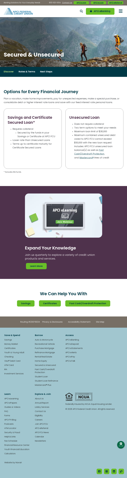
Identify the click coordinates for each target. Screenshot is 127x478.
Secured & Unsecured (45, 365)
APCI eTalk (70, 361)
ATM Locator (10, 428)
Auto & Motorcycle (44, 340)
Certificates (50, 304)
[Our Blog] (121, 471)
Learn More (36, 266)
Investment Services (14, 374)
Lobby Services (42, 407)
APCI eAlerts (71, 353)
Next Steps (46, 72)
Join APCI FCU (41, 424)
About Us (39, 399)
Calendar (39, 437)
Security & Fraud (12, 433)
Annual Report (42, 403)
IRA (5, 370)
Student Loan (41, 377)
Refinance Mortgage (45, 353)
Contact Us (67, 3)
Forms (7, 416)
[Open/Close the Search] (81, 11)
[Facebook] (99, 471)
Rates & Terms (27, 72)
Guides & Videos (12, 407)
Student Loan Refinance (46, 381)
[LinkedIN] (114, 471)
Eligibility (39, 416)
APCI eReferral (115, 3)
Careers (38, 420)
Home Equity (41, 361)
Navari (19, 463)
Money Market (11, 344)
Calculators (10, 454)
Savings (25, 304)
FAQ (6, 411)
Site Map (100, 322)
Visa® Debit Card (12, 361)
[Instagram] (106, 471)
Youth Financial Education (16, 450)
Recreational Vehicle (45, 344)
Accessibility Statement (79, 322)
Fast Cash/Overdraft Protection (87, 304)
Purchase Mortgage (44, 348)
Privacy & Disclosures (52, 322)
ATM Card (9, 365)
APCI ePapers (10, 403)
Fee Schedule (10, 441)
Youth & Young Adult (14, 353)
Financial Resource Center (16, 445)
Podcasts (9, 424)
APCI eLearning (11, 399)
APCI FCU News (42, 433)
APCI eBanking (101, 11)
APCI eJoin (81, 3)
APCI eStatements (74, 348)
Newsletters (40, 441)
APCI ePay (70, 357)
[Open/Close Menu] (120, 11)
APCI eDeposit (72, 344)
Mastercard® (86, 158)
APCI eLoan (98, 3)
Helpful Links (10, 437)
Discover (9, 72)
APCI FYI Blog (10, 420)
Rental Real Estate (43, 357)
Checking (8, 357)
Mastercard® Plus (43, 385)
